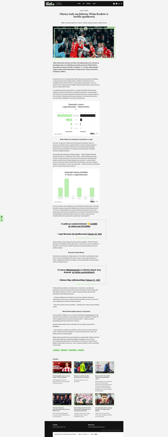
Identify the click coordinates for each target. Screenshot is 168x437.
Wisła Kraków (80, 350)
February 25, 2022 (94, 234)
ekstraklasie (56, 326)
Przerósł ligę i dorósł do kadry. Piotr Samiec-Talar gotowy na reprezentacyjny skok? (82, 409)
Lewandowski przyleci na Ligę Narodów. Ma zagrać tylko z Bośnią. (103, 409)
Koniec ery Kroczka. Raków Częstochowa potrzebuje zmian (102, 377)
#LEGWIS (93, 224)
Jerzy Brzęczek (56, 350)
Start (79, 3)
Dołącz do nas (91, 424)
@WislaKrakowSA (73, 270)
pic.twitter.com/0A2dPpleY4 (83, 272)
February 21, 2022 (93, 280)
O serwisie (55, 424)
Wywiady (88, 3)
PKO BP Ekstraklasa (72, 350)
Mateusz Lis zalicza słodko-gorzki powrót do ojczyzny (82, 376)
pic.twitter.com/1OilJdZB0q (79, 226)
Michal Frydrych (64, 350)
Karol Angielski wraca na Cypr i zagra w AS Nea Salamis (61, 376)
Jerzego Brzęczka (89, 315)
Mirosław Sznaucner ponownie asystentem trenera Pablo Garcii (61, 409)
